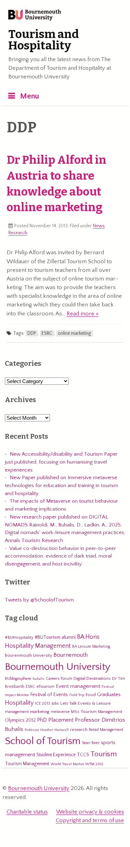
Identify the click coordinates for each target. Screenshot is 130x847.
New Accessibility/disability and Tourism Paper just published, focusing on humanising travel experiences (61, 462)
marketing (39, 711)
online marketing (74, 333)
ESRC (47, 333)
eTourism (45, 686)
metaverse (60, 712)
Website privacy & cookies (90, 812)
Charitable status (27, 812)
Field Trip (76, 695)
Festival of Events (49, 694)
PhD (42, 720)
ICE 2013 (42, 703)
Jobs (55, 703)
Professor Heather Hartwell (47, 730)
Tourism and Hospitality (43, 40)
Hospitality (19, 703)
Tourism (103, 754)
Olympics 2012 (20, 720)
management (17, 712)
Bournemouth (70, 655)
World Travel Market (67, 764)
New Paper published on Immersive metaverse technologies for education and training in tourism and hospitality (61, 485)
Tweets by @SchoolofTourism (39, 600)
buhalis (38, 679)
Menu (29, 96)
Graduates (109, 694)
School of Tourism (42, 741)
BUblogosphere (18, 678)
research (78, 729)
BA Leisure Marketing (91, 646)
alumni (69, 637)
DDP (31, 333)
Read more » (82, 314)
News (99, 225)
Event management (78, 686)
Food (91, 694)
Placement (60, 720)
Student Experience (56, 755)
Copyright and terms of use (90, 820)
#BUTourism (47, 637)
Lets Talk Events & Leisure (85, 703)
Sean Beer (90, 743)
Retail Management (106, 729)
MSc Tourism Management (96, 711)
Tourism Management (27, 764)
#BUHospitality (19, 637)
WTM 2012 (94, 764)
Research (17, 232)
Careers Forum (59, 678)
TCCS (83, 755)
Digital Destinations (92, 678)
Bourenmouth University (28, 655)
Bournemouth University (34, 15)
